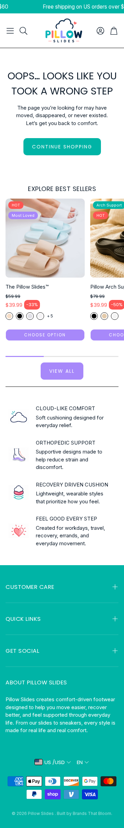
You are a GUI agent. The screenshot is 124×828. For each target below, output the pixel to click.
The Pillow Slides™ (27, 286)
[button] (10, 30)
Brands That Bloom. (92, 813)
